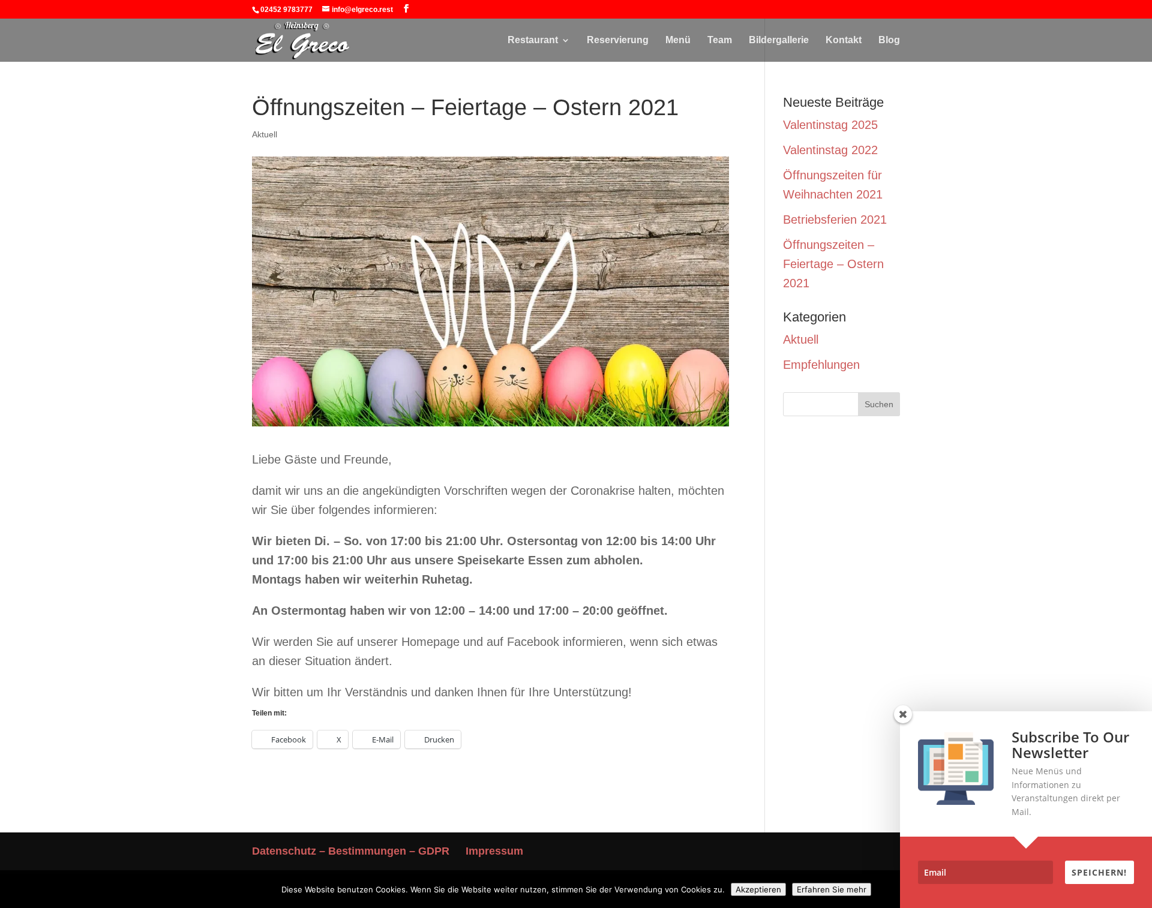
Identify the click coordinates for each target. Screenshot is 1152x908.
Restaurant (533, 40)
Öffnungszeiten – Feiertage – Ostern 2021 (833, 264)
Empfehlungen (821, 364)
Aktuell (264, 134)
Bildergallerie (779, 40)
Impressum (494, 851)
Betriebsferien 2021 (835, 219)
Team (719, 40)
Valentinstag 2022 (830, 150)
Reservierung (618, 40)
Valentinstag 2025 (830, 124)
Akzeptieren (758, 889)
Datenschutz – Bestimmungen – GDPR (350, 851)
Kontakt (844, 40)
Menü (678, 40)
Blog (889, 40)
